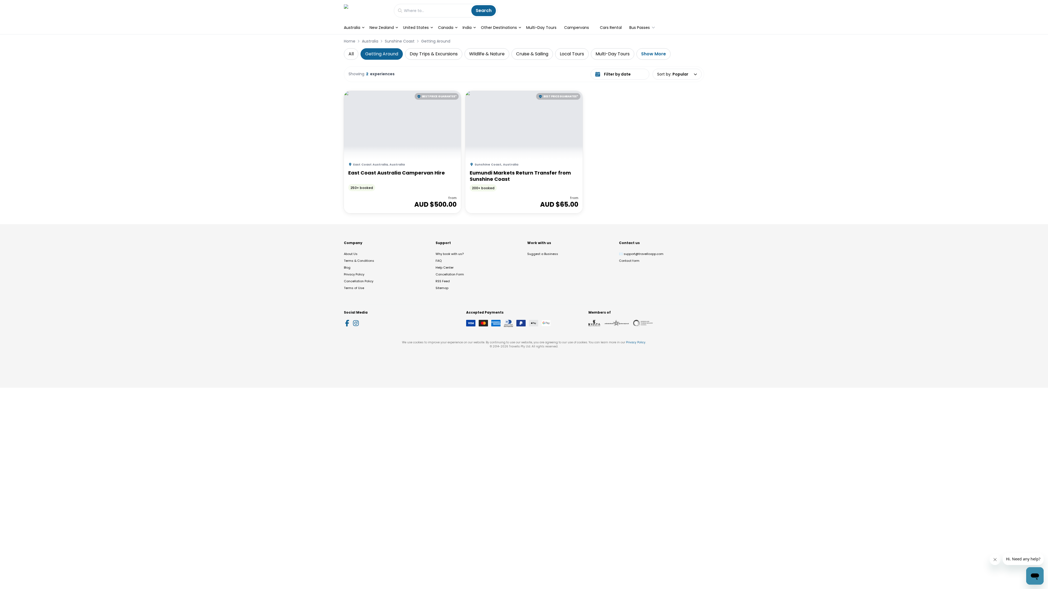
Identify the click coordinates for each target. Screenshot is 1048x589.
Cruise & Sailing (532, 54)
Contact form (629, 261)
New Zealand (382, 27)
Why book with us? (450, 254)
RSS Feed (443, 281)
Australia (352, 27)
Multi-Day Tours (541, 27)
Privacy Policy (354, 274)
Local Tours (572, 54)
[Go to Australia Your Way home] (366, 10)
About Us (351, 254)
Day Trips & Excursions (434, 54)
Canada (445, 27)
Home (349, 41)
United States (416, 27)
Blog (347, 267)
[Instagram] (356, 323)
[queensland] (643, 323)
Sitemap (442, 288)
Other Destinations (499, 27)
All (351, 54)
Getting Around (435, 41)
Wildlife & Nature (487, 54)
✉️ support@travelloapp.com (641, 254)
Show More (653, 54)
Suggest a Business (542, 254)
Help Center (445, 267)
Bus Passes (639, 27)
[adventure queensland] (617, 323)
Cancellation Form (450, 274)
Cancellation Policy (358, 281)
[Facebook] (347, 323)
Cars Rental (611, 27)
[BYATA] (594, 323)
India (467, 27)
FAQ (439, 261)
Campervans (576, 27)
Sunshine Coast (400, 41)
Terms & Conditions (359, 261)
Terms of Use (354, 288)
